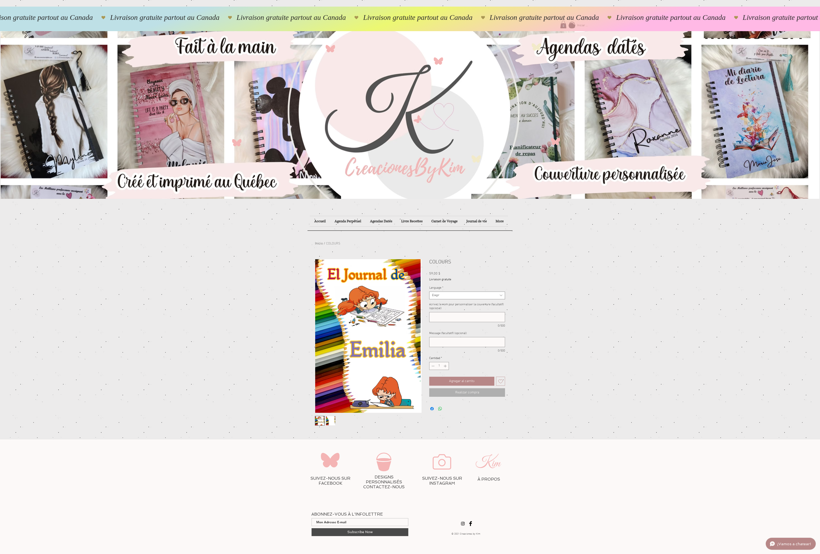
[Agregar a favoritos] (500, 381)
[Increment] (445, 366)
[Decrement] (432, 366)
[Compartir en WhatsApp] (440, 408)
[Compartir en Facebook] (432, 408)
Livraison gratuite (440, 279)
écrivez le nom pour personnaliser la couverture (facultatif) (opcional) (466, 306)
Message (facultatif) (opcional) (448, 333)
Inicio (319, 243)
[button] (563, 24)
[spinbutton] (439, 366)
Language (436, 288)
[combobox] (467, 295)
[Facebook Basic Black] (470, 523)
